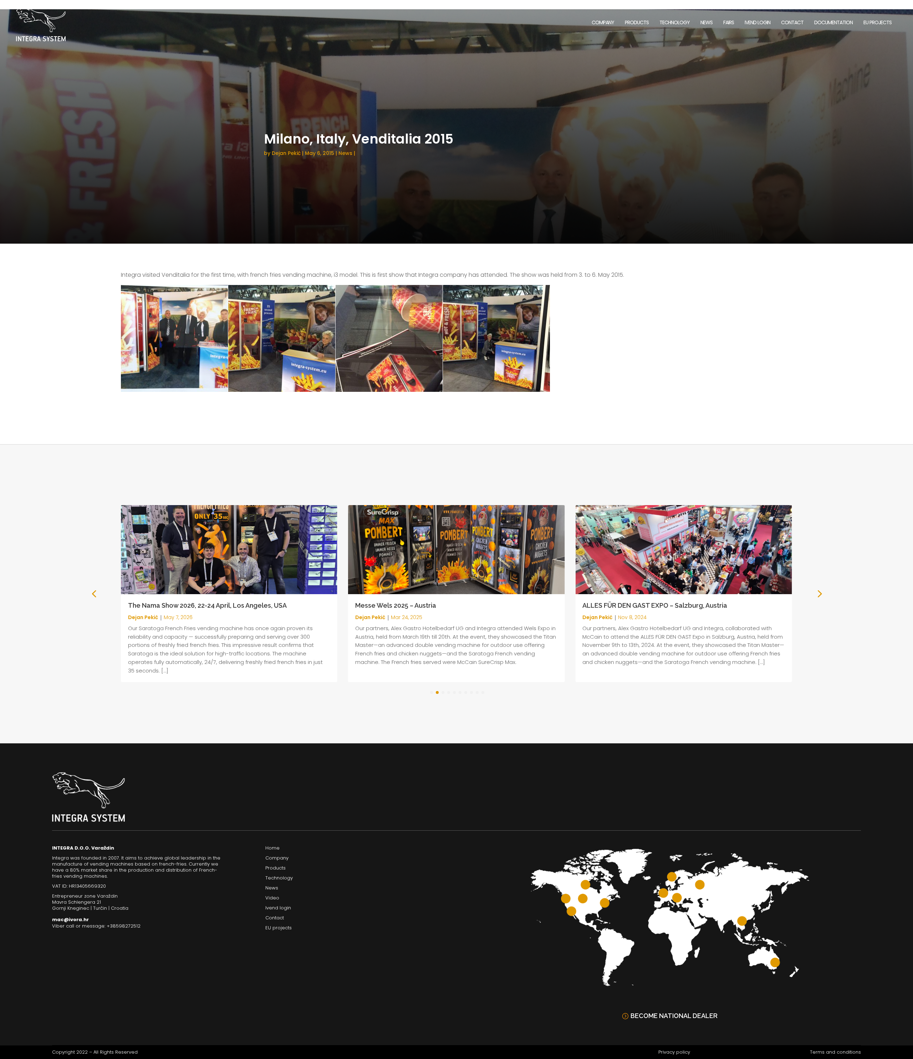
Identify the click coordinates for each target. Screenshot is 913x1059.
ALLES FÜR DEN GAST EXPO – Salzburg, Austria (427, 605)
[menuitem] (602, 22)
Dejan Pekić (286, 153)
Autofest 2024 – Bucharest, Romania (638, 605)
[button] (819, 593)
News (345, 153)
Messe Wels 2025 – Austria (168, 605)
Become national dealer (674, 1015)
